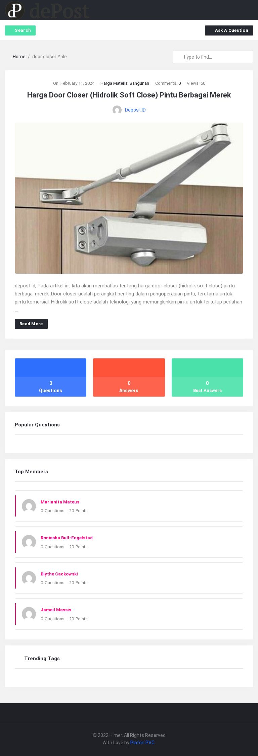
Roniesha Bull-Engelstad (67, 537)
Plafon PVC (142, 742)
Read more (31, 323)
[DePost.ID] (47, 10)
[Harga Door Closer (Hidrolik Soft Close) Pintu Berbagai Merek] (129, 197)
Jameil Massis (56, 609)
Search (23, 30)
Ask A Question (231, 30)
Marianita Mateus (60, 501)
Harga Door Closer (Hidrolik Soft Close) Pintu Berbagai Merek (129, 95)
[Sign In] (235, 10)
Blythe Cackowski (59, 573)
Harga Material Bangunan (124, 83)
